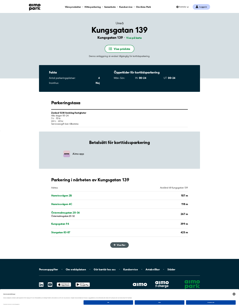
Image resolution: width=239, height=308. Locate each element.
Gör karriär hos (104, 269)
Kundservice (126, 6)
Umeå (119, 23)
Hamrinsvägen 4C (61, 204)
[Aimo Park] (35, 6)
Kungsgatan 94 (60, 223)
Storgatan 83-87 (60, 232)
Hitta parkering (93, 6)
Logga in (203, 7)
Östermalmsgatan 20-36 (65, 212)
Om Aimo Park (143, 6)
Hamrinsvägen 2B (61, 195)
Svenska (182, 7)
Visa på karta (134, 37)
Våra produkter (73, 6)
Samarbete (110, 6)
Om (76, 269)
